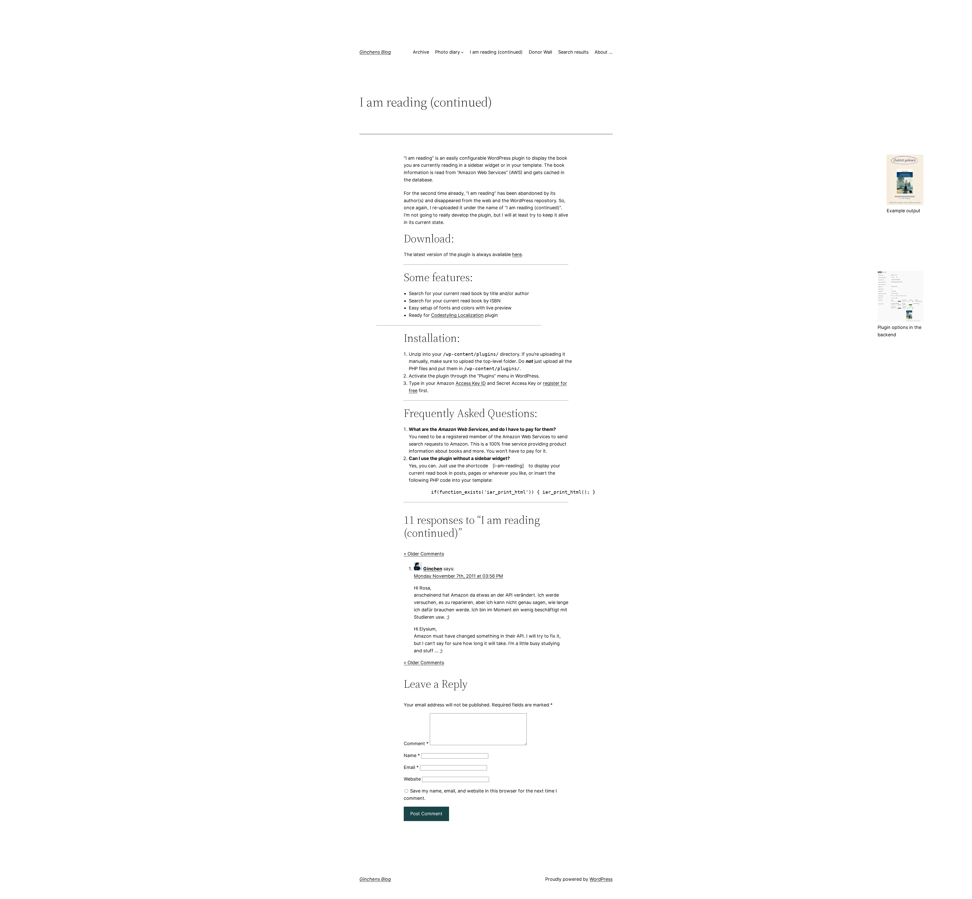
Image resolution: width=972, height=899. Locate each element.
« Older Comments (424, 553)
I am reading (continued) (496, 52)
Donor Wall (540, 52)
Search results (573, 52)
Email (411, 767)
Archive (421, 52)
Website (412, 779)
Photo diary (447, 52)
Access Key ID (471, 383)
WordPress (601, 879)
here (517, 254)
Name (412, 755)
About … (604, 52)
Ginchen (432, 568)
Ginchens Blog (375, 52)
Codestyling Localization (457, 315)
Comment (416, 743)
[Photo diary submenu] (462, 52)
